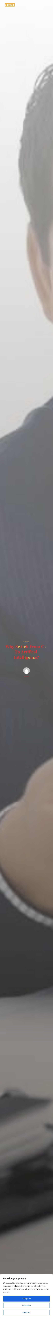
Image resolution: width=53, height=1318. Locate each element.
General (26, 641)
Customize (26, 1305)
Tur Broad (8, 5)
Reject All (26, 1312)
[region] (26, 1296)
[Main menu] (49, 5)
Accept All (26, 1298)
